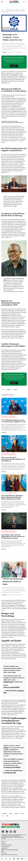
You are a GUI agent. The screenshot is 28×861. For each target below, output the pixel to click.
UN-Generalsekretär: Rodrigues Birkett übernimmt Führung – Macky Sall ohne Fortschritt (12, 497)
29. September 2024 (10, 773)
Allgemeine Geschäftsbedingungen (9, 849)
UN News (11, 605)
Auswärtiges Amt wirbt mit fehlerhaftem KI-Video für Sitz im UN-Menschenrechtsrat (12, 536)
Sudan (21, 574)
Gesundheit (4, 813)
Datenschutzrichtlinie (6, 845)
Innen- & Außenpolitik (10, 9)
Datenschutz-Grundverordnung (9, 854)
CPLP (2, 73)
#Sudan (6, 747)
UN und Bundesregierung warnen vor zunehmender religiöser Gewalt (13, 421)
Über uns (3, 841)
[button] (2, 2)
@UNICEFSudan (8, 682)
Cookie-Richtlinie (5, 846)
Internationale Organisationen (10, 29)
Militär (22, 813)
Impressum (4, 853)
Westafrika (18, 9)
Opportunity (4, 848)
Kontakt (3, 843)
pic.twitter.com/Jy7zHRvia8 (12, 767)
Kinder (11, 813)
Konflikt (16, 813)
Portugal (16, 389)
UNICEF (7, 815)
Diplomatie (9, 389)
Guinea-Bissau (6, 27)
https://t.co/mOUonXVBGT (12, 687)
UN (2, 815)
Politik (2, 9)
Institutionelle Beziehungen (8, 416)
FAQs (2, 851)
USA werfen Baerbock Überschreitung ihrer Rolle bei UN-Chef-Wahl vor (13, 459)
